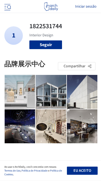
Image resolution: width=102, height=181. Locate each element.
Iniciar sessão (86, 6)
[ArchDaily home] (51, 6)
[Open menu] (7, 6)
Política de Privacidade (34, 171)
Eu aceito (82, 170)
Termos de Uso (12, 171)
